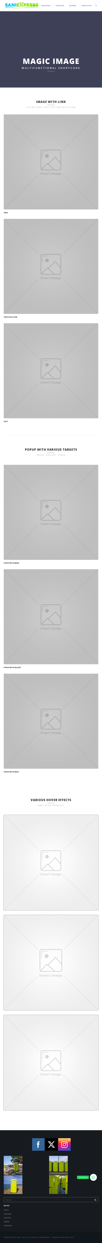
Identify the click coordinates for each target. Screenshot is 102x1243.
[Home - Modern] (51, 161)
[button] (93, 1177)
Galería (72, 6)
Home (33, 6)
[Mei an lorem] (51, 266)
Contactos (86, 6)
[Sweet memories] (51, 370)
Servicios (60, 6)
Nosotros (46, 6)
